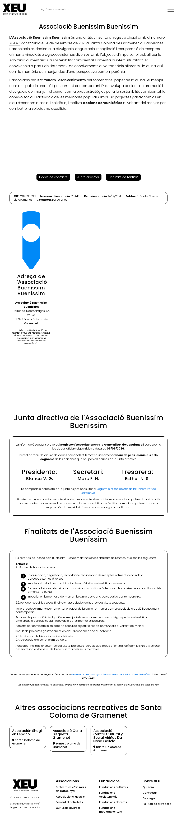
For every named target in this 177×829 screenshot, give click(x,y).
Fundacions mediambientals (110, 810)
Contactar (150, 793)
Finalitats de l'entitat (123, 177)
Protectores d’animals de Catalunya (71, 789)
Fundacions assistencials (108, 794)
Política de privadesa (157, 804)
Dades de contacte (53, 177)
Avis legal (149, 798)
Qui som (148, 787)
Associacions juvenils (70, 796)
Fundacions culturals (113, 787)
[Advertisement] (16, 70)
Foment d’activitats (69, 802)
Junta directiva (88, 177)
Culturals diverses (68, 808)
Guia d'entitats (32, 797)
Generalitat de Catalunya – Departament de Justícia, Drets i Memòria (111, 674)
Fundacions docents (113, 802)
